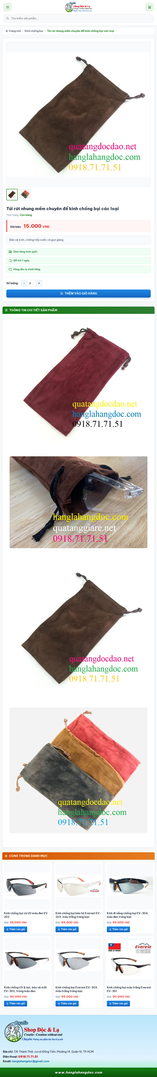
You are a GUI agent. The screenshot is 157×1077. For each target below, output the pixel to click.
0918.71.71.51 (28, 1056)
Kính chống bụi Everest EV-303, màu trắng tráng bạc (77, 989)
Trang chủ (14, 30)
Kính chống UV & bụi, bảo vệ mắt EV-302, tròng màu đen (25, 989)
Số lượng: (12, 283)
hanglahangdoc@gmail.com (30, 1061)
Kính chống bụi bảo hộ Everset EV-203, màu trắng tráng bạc (78, 915)
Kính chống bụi (34, 30)
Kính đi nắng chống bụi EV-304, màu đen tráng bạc (128, 915)
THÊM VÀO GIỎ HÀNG (81, 293)
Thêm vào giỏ (17, 929)
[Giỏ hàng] (149, 7)
